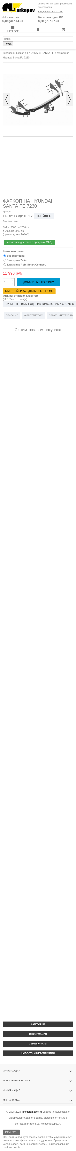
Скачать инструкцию (61, 315)
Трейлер (43, 216)
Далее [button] (69, 99)
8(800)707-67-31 (48, 21)
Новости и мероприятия (38, 1053)
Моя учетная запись (16, 1080)
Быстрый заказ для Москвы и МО (29, 291)
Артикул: (7, 211)
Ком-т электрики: (14, 251)
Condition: (7, 221)
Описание (12, 315)
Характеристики (33, 315)
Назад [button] (6, 99)
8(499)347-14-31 (12, 21)
